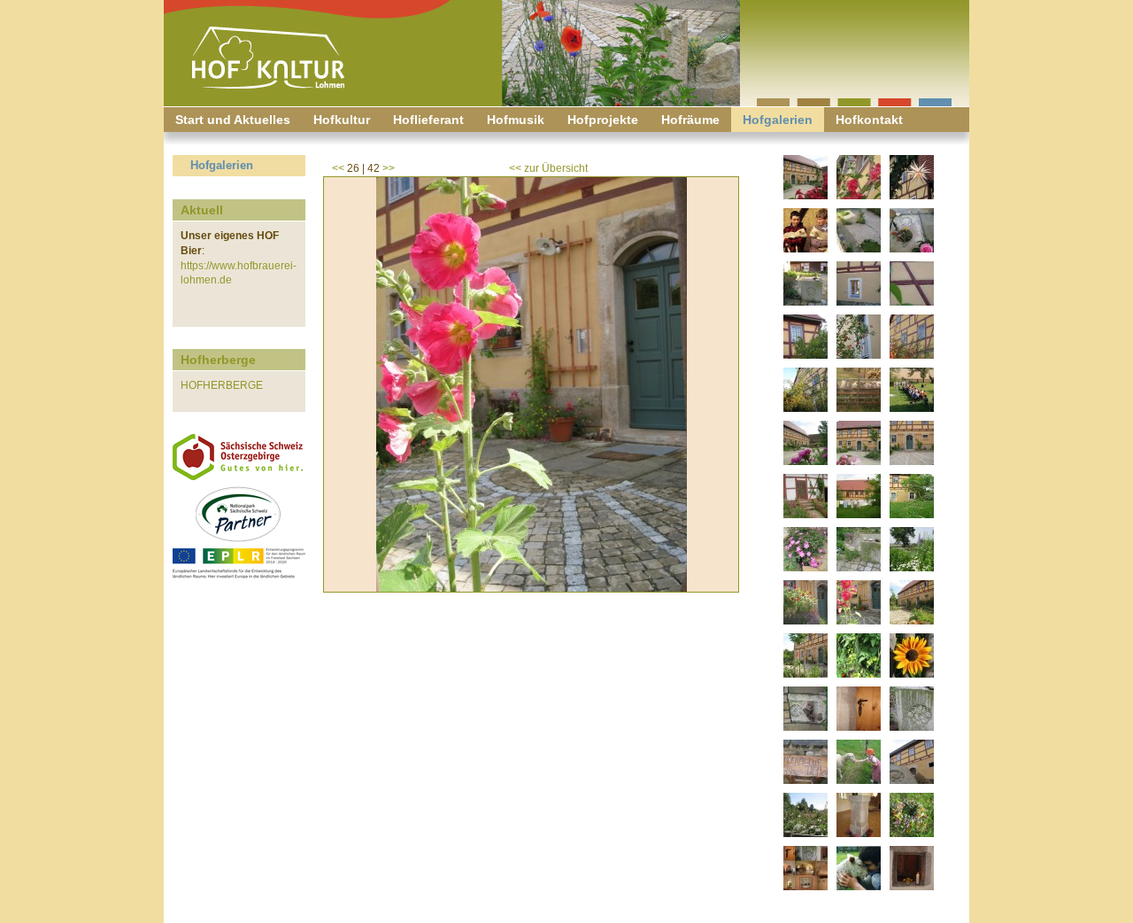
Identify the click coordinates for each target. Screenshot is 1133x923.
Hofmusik (515, 119)
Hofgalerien (778, 119)
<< (338, 168)
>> (388, 168)
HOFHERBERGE (222, 385)
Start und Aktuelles (232, 119)
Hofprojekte (602, 119)
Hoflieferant (428, 119)
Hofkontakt (869, 119)
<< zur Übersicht (548, 168)
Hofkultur (341, 119)
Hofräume (690, 119)
